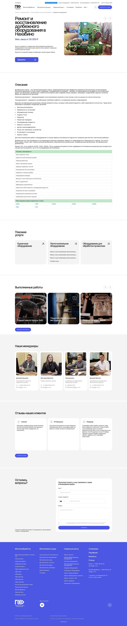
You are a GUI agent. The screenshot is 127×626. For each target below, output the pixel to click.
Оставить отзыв (21, 455)
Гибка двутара (19, 576)
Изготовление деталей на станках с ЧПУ (25, 555)
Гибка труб (18, 571)
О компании (70, 7)
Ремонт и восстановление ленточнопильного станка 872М (68, 258)
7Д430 (54, 204)
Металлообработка (28, 7)
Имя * (60, 488)
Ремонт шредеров (69, 581)
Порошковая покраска (21, 587)
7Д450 (74, 204)
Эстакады (42, 573)
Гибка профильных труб (21, 569)
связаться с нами (105, 7)
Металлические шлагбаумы (47, 567)
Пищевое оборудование (71, 568)
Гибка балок (18, 574)
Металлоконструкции (43, 7)
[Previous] (105, 18)
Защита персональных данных (58, 615)
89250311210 (71, 385)
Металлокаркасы (44, 570)
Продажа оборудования (51, 2)
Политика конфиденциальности (23, 615)
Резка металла (19, 558)
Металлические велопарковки (48, 557)
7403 (17, 207)
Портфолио (78, 7)
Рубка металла (19, 592)
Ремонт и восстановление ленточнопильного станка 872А (67, 255)
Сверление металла (20, 564)
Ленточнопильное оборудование (59, 244)
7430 (36, 204)
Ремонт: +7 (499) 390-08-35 (96, 564)
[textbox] (60, 501)
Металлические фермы (46, 565)
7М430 (94, 204)
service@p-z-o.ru (93, 566)
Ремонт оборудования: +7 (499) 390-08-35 (69, 2)
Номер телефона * (63, 497)
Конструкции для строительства (49, 554)
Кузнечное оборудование (24, 244)
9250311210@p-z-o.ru (73, 387)
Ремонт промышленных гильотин (73, 575)
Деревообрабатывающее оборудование (71, 558)
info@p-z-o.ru (22, 387)
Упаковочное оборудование (72, 583)
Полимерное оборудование (72, 570)
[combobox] (62, 501)
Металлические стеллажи (47, 562)
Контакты (92, 556)
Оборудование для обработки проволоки (94, 244)
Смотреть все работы (23, 329)
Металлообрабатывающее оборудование (71, 564)
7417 (36, 207)
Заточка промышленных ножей (24, 584)
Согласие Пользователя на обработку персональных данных (67, 618)
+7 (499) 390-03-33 (24, 385)
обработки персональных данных (97, 523)
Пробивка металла (20, 594)
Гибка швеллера (19, 582)
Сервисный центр (58, 7)
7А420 (17, 204)
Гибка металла (19, 579)
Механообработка (20, 589)
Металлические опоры (46, 560)
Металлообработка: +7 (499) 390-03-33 (89, 2)
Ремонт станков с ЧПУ (70, 578)
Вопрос (60, 505)
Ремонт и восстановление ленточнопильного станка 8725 (67, 251)
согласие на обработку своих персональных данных (77, 522)
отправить (84, 527)
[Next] (110, 18)
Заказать (21, 59)
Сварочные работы (20, 561)
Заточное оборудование (71, 561)
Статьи (91, 560)
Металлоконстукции (48, 549)
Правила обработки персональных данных (26, 618)
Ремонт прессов (68, 554)
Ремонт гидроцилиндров (71, 573)
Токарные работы (20, 566)
